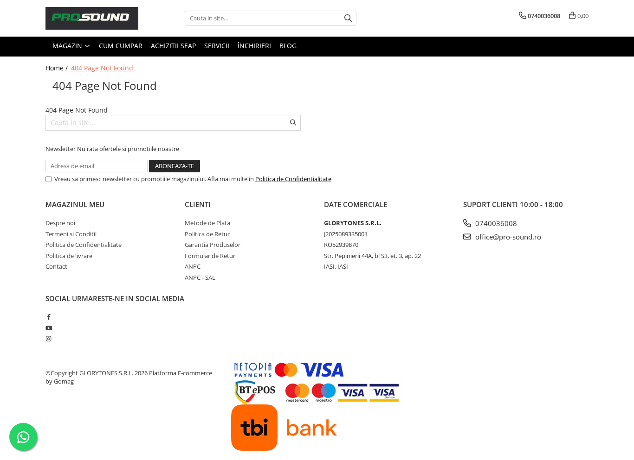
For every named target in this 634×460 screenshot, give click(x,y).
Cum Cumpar (120, 45)
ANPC (193, 266)
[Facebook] (48, 317)
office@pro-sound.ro (507, 236)
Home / (57, 67)
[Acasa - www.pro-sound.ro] (91, 18)
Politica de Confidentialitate (293, 179)
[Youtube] (48, 328)
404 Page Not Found (102, 67)
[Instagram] (48, 338)
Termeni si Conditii (71, 234)
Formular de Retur (210, 256)
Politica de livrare (68, 256)
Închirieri (254, 45)
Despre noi (60, 223)
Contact (56, 266)
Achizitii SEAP (173, 45)
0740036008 (495, 223)
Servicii (216, 45)
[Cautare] (348, 18)
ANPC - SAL (200, 277)
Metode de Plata (207, 223)
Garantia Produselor (212, 244)
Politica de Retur (207, 234)
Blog (288, 45)
